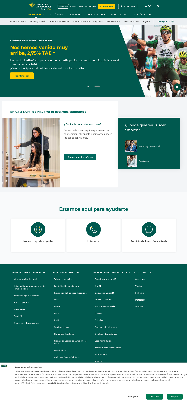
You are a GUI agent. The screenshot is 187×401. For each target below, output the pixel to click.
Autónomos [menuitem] (57, 14)
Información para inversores (26, 295)
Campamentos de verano (106, 327)
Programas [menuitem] (98, 21)
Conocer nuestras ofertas (80, 157)
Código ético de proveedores (26, 323)
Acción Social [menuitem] (143, 14)
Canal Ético (19, 316)
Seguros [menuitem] (146, 21)
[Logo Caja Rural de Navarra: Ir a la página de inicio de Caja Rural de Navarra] (40, 6)
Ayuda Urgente (90, 6)
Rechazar (154, 396)
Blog (97, 286)
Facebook (140, 279)
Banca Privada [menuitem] (96, 14)
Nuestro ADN (63, 6)
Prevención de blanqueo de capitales (70, 293)
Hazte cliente (108, 6)
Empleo (98, 313)
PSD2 (56, 320)
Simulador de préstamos (106, 334)
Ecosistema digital (103, 340)
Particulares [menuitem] (36, 14)
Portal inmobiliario (103, 306)
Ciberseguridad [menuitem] (163, 21)
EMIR (56, 313)
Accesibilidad (60, 350)
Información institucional (25, 279)
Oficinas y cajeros (76, 6)
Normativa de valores (64, 334)
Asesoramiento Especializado (108, 347)
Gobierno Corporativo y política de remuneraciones (29, 287)
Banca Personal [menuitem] (113, 21)
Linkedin (139, 292)
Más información (22, 75)
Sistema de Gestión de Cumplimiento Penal (71, 342)
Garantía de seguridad (105, 279)
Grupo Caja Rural (21, 302)
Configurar (133, 396)
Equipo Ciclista (102, 299)
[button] (88, 86)
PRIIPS (57, 306)
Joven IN (99, 361)
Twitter (138, 286)
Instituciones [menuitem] (120, 14)
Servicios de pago (62, 327)
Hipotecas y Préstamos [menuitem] (60, 21)
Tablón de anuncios (63, 279)
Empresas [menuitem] (76, 14)
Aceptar (174, 396)
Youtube (139, 306)
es (146, 6)
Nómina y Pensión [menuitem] (38, 21)
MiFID (56, 299)
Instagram (140, 299)
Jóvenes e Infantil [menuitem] (131, 21)
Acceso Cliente (129, 6)
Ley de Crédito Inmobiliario (66, 286)
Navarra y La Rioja (147, 146)
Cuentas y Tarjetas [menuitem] (18, 21)
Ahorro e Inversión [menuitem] (81, 21)
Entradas (99, 320)
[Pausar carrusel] (177, 87)
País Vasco (143, 160)
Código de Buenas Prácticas (66, 357)
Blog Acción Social (103, 293)
